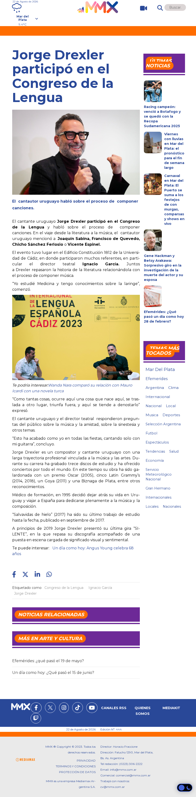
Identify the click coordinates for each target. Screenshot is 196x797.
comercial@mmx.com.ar (133, 775)
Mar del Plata (160, 369)
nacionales (172, 506)
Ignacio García (100, 588)
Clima (173, 387)
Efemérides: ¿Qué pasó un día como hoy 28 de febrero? (164, 317)
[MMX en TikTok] (77, 707)
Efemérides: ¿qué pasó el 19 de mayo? (48, 661)
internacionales (158, 497)
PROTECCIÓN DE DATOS (77, 772)
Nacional (154, 406)
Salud (174, 451)
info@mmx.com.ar (123, 769)
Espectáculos (157, 442)
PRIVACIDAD (86, 760)
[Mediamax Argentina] (25, 760)
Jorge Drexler (25, 593)
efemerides (157, 378)
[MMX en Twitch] (36, 719)
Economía (155, 460)
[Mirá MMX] (141, 8)
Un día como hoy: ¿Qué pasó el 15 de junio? (53, 672)
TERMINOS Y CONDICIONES (76, 766)
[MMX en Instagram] (64, 708)
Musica (152, 415)
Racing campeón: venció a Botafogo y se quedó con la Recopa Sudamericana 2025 (162, 116)
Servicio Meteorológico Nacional (159, 474)
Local (171, 406)
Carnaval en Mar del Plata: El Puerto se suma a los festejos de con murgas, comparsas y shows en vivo (174, 200)
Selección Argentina (163, 424)
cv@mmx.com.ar (112, 787)
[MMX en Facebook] (36, 708)
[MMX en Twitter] (50, 707)
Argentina (155, 387)
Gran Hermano (158, 488)
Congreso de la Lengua (63, 588)
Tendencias (155, 451)
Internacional (158, 396)
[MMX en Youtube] (92, 708)
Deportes (171, 415)
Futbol (151, 433)
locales (152, 506)
